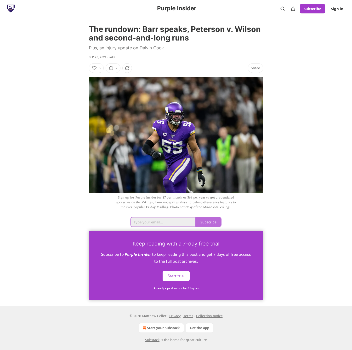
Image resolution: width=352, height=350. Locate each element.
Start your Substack (163, 328)
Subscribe (312, 8)
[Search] (282, 8)
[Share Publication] (293, 8)
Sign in (337, 8)
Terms (188, 316)
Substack (152, 340)
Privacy (175, 316)
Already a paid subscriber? (176, 288)
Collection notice (209, 316)
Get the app (199, 328)
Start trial (176, 275)
